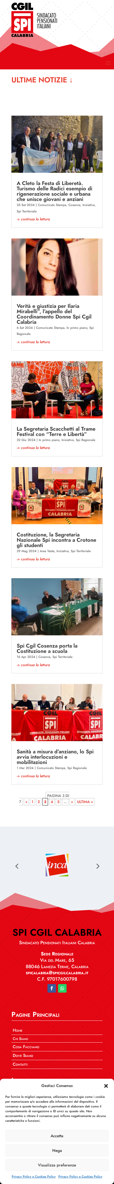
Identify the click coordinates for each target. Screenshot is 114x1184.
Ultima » (85, 801)
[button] (106, 1086)
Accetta (57, 1136)
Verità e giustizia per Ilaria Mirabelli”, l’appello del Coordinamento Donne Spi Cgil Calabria (54, 314)
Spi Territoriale (27, 211)
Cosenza (74, 205)
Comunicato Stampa (52, 205)
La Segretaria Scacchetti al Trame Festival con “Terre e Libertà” (56, 431)
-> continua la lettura (33, 219)
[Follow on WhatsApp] (62, 988)
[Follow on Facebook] (51, 988)
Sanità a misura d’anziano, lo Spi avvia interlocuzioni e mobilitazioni (55, 757)
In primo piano (77, 327)
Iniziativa (88, 205)
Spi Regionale (85, 440)
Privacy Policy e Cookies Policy (34, 1176)
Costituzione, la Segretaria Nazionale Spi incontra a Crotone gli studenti (56, 540)
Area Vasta (47, 551)
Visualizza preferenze (57, 1165)
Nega (57, 1150)
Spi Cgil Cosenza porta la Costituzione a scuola (47, 648)
